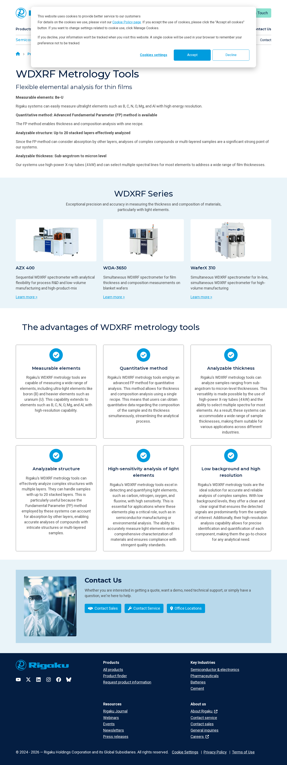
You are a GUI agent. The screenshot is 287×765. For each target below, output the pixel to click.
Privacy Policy (215, 752)
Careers (198, 736)
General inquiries (205, 730)
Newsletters (113, 730)
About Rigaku (202, 711)
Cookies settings (153, 55)
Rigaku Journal (115, 711)
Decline (231, 55)
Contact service (204, 717)
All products (113, 669)
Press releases (115, 736)
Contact (265, 40)
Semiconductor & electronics (215, 669)
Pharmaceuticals (205, 676)
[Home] (18, 54)
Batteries (198, 682)
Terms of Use (243, 752)
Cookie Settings (185, 752)
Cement (197, 688)
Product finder (115, 676)
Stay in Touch (256, 13)
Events (109, 724)
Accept (192, 55)
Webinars (111, 717)
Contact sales (202, 724)
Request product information (127, 682)
